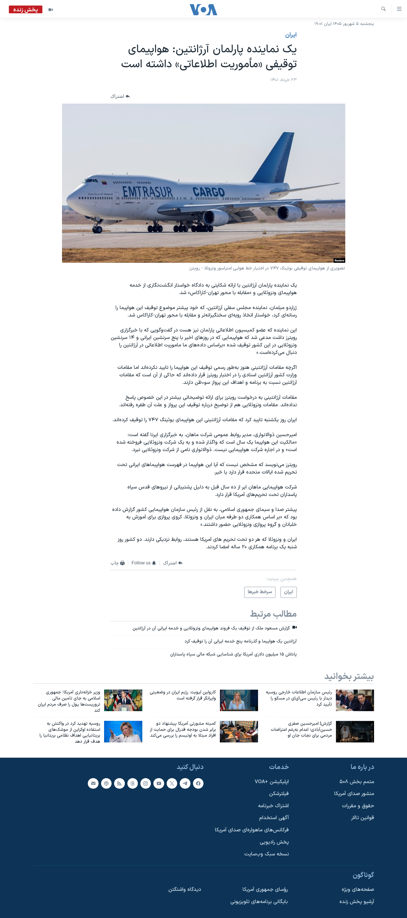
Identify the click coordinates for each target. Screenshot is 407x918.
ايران (291, 35)
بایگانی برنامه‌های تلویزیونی (259, 902)
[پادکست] (106, 783)
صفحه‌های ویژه (358, 890)
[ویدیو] (50, 10)
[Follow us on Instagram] (145, 783)
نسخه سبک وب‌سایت (266, 854)
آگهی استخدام (274, 818)
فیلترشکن (279, 794)
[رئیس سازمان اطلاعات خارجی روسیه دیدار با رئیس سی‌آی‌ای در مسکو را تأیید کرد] (355, 700)
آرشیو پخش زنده (356, 902)
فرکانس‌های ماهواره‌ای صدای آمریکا (252, 830)
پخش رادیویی (274, 842)
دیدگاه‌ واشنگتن (184, 890)
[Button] (120, 96)
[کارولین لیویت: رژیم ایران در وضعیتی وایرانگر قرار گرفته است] (239, 700)
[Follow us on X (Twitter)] (172, 783)
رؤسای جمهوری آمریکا (265, 890)
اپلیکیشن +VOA (272, 782)
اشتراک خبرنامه (273, 806)
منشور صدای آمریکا (354, 794)
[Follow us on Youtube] (158, 783)
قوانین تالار (362, 818)
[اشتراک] (93, 783)
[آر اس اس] (119, 783)
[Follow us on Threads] (132, 783)
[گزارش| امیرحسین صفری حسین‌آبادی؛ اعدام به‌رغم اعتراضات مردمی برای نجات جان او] (355, 731)
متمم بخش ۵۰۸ (356, 782)
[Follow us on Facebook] (198, 783)
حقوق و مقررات (358, 806)
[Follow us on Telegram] (185, 783)
